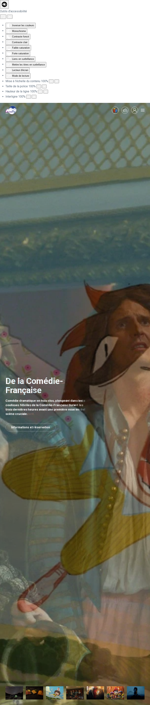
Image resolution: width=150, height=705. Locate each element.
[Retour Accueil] (10, 110)
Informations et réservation (30, 427)
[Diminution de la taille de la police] (38, 86)
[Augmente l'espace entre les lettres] (34, 97)
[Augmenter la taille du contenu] (56, 81)
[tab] (14, 692)
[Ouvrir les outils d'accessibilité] (4, 4)
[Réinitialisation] (3, 16)
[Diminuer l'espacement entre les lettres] (28, 97)
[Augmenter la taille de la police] (44, 86)
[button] (143, 110)
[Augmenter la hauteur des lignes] (45, 92)
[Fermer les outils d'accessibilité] (10, 17)
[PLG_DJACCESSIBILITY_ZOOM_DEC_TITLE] (51, 81)
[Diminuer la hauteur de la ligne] (40, 92)
